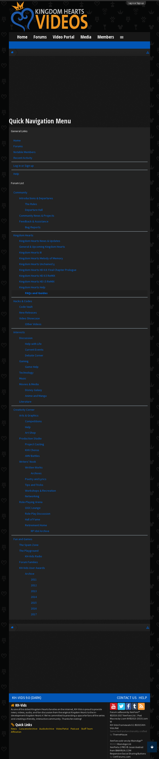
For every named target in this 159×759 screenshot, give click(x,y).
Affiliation (16, 731)
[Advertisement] (79, 87)
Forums (18, 146)
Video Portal (63, 37)
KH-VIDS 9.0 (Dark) (26, 697)
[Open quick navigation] (147, 52)
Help (16, 174)
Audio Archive (46, 728)
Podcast (75, 728)
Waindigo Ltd (124, 744)
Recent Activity (22, 158)
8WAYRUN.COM (123, 750)
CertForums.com (122, 756)
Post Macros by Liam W (129, 718)
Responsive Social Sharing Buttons (128, 753)
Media (86, 37)
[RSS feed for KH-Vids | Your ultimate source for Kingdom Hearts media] (141, 706)
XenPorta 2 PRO (118, 747)
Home (17, 140)
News (14, 728)
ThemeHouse (120, 734)
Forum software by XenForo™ (125, 714)
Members (106, 37)
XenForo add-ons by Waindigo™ (126, 740)
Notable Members (24, 152)
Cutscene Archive (28, 728)
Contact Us (127, 697)
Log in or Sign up (136, 3)
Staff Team (87, 728)
